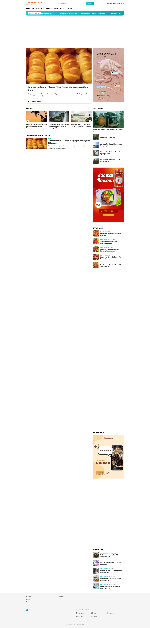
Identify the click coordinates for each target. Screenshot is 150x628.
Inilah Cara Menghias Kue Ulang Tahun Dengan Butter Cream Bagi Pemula (121, 13)
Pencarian (90, 3)
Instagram (111, 613)
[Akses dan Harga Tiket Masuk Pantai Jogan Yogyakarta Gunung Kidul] (59, 116)
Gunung (28, 596)
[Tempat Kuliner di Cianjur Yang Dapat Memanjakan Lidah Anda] (59, 66)
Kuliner (50, 138)
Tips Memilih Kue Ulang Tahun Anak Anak (110, 564)
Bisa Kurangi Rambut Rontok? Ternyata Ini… (110, 266)
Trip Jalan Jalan (34, 2)
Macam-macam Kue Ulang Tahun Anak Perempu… (111, 571)
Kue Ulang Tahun (105, 553)
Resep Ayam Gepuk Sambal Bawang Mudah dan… (109, 250)
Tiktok (95, 616)
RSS (110, 616)
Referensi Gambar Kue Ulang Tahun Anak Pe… (110, 556)
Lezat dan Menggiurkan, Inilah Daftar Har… (111, 258)
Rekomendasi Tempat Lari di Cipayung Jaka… (110, 161)
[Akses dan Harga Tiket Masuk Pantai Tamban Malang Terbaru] (36, 116)
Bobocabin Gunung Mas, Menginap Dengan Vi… (108, 130)
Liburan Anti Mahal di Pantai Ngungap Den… (110, 153)
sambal (102, 231)
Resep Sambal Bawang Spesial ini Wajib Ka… (111, 234)
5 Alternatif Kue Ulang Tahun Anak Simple (110, 579)
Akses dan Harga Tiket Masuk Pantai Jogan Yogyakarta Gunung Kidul (59, 126)
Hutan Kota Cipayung (107, 137)
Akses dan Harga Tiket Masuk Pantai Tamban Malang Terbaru (36, 126)
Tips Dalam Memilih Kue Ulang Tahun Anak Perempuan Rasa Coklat (67, 13)
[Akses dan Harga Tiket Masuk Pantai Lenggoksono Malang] (81, 116)
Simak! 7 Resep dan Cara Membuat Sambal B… (108, 242)
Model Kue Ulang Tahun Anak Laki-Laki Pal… (110, 587)
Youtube (80, 616)
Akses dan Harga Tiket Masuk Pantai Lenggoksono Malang (81, 125)
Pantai (28, 599)
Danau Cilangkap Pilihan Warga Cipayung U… (111, 145)
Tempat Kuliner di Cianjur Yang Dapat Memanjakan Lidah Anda (58, 89)
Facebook (81, 613)
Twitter (95, 613)
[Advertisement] (75, 31)
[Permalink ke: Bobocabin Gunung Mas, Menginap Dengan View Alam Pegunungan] (108, 119)
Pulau (28, 602)
